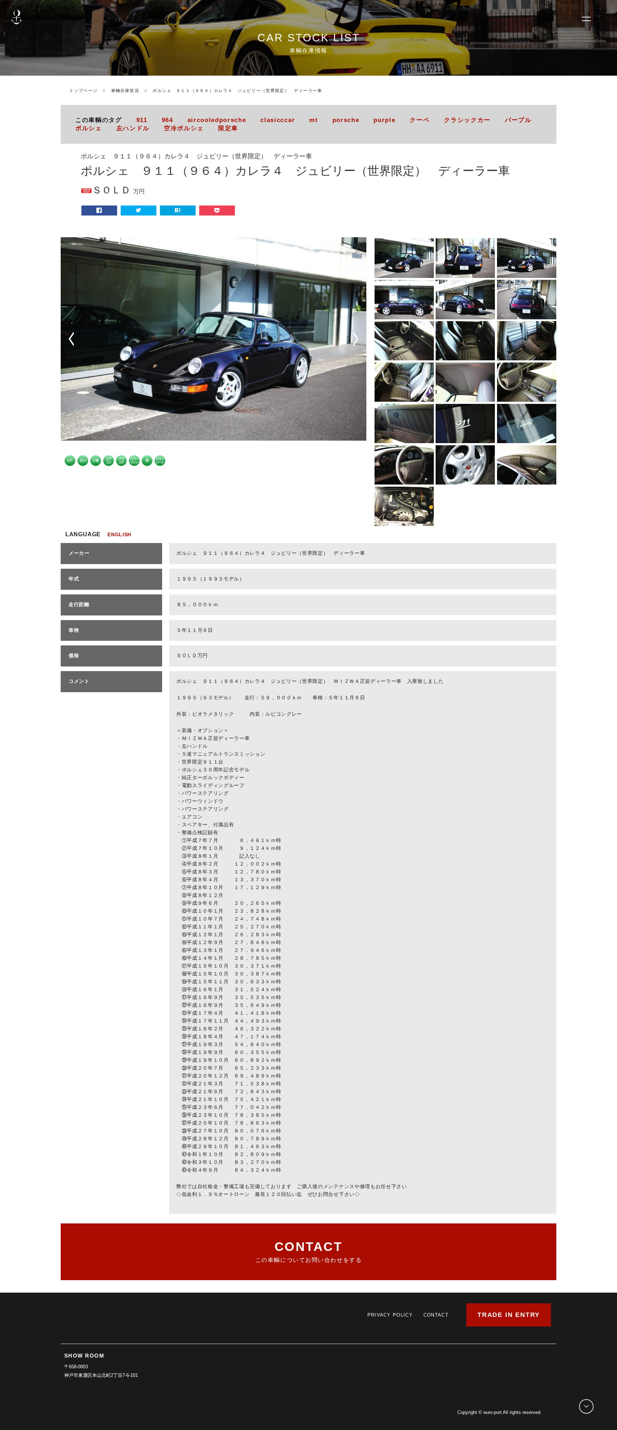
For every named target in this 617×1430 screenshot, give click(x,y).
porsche (346, 120)
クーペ (420, 120)
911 (141, 120)
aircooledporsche (216, 120)
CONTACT (435, 1315)
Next (356, 339)
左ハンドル (133, 128)
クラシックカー (467, 120)
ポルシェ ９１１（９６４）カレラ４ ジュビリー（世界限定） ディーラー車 (237, 90)
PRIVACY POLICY (390, 1315)
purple (384, 120)
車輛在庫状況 (125, 90)
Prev (71, 339)
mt (313, 120)
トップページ (83, 90)
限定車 (228, 128)
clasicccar (277, 120)
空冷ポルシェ (184, 128)
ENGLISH (119, 534)
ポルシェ (88, 128)
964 (167, 120)
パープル (518, 120)
